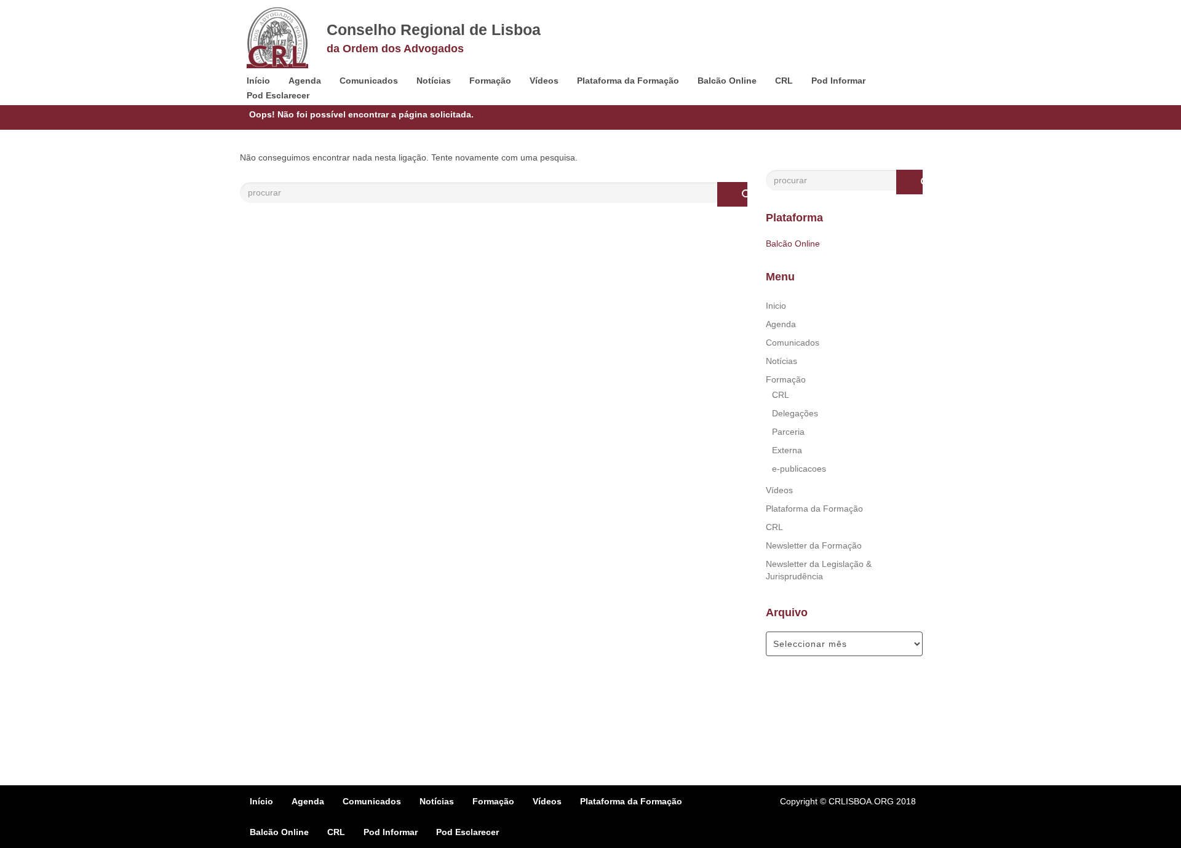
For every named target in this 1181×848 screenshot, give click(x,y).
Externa (787, 450)
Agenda (304, 80)
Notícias (433, 80)
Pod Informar (838, 80)
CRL (784, 80)
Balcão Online (727, 80)
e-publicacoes (799, 469)
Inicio (776, 306)
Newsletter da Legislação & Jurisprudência (819, 570)
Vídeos (544, 80)
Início (258, 80)
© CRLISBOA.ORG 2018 (868, 801)
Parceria (788, 432)
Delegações (795, 413)
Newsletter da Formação (814, 545)
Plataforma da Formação (628, 80)
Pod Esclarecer (278, 95)
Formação (490, 80)
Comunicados (369, 80)
